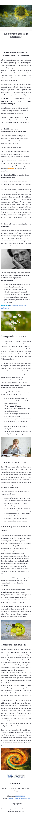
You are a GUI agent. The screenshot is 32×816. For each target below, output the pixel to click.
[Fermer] (2, 2)
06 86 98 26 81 (20, 796)
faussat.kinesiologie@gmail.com (19, 798)
